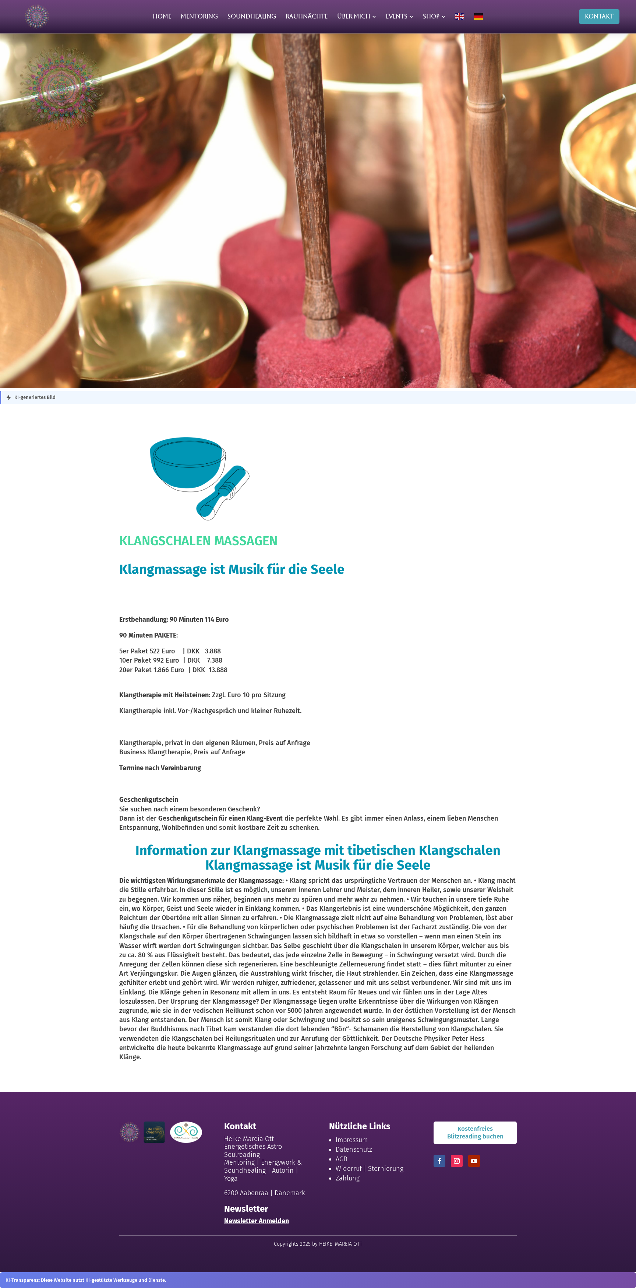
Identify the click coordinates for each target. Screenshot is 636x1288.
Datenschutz (354, 1149)
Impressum (352, 1140)
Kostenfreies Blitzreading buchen (475, 1132)
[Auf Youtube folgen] (474, 1161)
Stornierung (385, 1169)
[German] (478, 16)
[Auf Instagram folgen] (457, 1161)
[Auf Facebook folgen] (439, 1161)
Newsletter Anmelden (256, 1221)
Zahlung (348, 1178)
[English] (459, 16)
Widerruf (349, 1169)
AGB (341, 1159)
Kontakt (599, 16)
